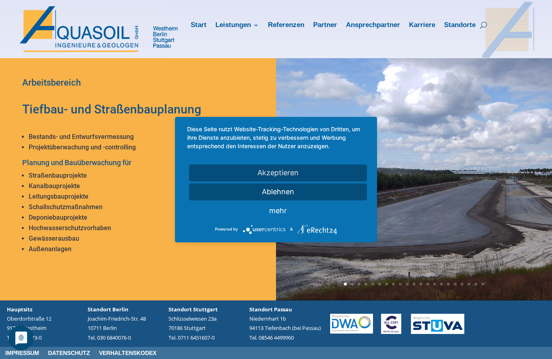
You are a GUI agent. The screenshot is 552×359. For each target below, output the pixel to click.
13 (427, 284)
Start (198, 25)
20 (475, 284)
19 (469, 284)
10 (407, 284)
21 (482, 284)
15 (441, 284)
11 (414, 284)
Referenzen (286, 25)
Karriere (422, 25)
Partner (325, 25)
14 (434, 284)
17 (455, 284)
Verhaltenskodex (127, 353)
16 (448, 284)
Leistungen (233, 25)
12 (420, 284)
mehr (278, 210)
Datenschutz (69, 353)
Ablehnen (278, 191)
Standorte (460, 25)
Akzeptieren (278, 172)
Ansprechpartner (373, 25)
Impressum (22, 353)
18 (462, 284)
